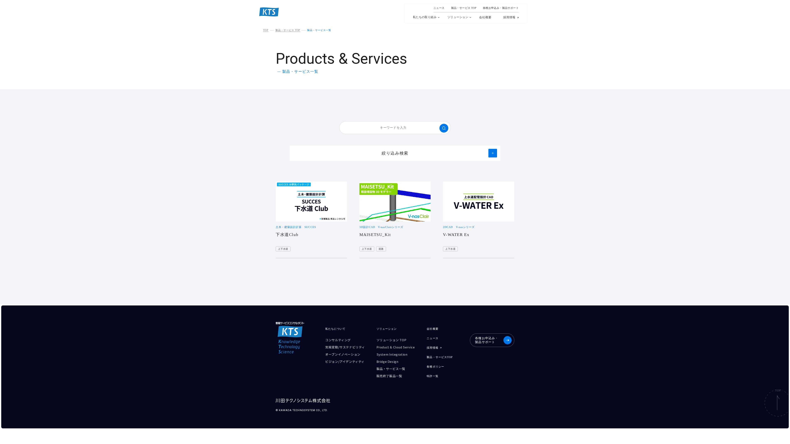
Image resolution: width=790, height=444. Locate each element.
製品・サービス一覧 (319, 30)
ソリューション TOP (391, 339)
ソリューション (457, 17)
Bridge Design (387, 361)
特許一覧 (432, 376)
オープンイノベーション (342, 354)
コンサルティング (338, 339)
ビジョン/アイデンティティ (345, 361)
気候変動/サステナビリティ (345, 347)
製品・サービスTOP (439, 357)
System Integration (392, 354)
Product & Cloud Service (395, 347)
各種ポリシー (435, 366)
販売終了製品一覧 (389, 375)
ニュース (439, 8)
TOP (265, 30)
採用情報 (509, 17)
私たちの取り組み (425, 17)
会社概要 (485, 17)
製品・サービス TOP (287, 30)
